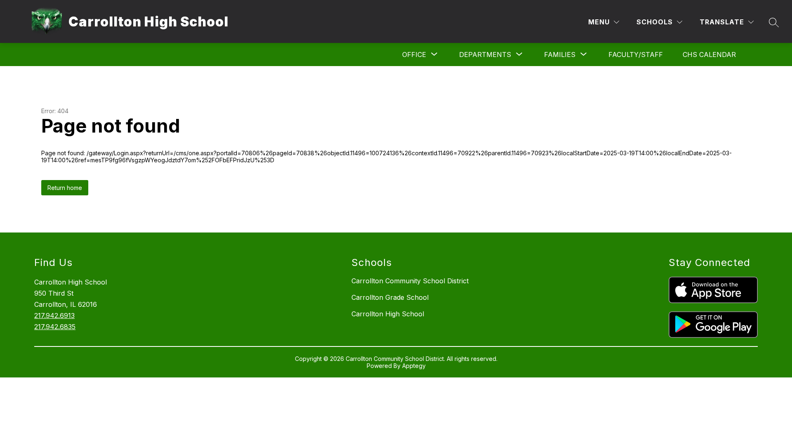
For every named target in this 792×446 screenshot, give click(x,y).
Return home (64, 187)
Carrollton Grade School (390, 297)
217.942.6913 (54, 315)
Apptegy (414, 365)
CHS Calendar (709, 54)
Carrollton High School (387, 314)
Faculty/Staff (635, 54)
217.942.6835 (54, 327)
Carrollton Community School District (410, 281)
